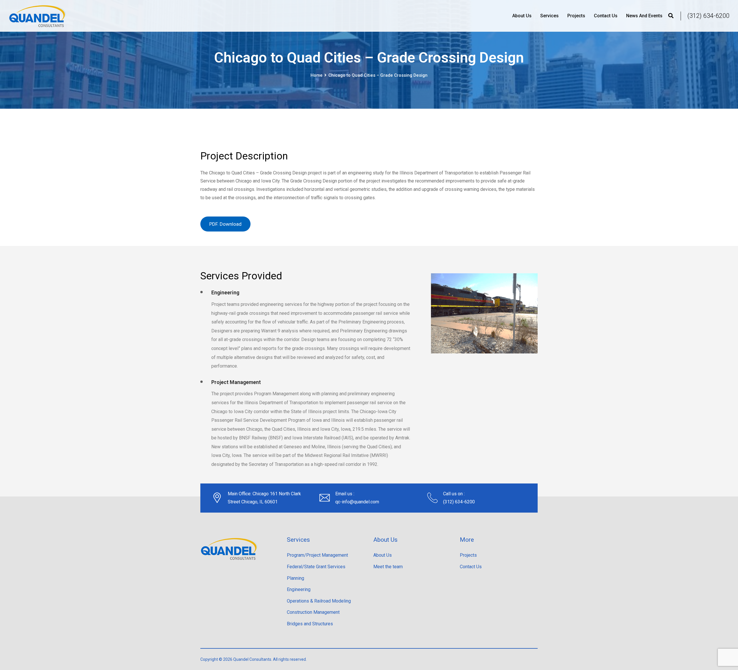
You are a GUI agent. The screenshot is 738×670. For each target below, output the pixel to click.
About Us (522, 15)
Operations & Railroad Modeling (319, 601)
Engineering (298, 589)
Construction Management (313, 612)
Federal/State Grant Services (316, 566)
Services (549, 15)
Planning (295, 578)
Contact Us (605, 15)
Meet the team (388, 566)
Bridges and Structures (310, 623)
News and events (644, 15)
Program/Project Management (317, 555)
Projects (576, 15)
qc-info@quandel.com (357, 502)
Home (316, 75)
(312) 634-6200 (708, 15)
